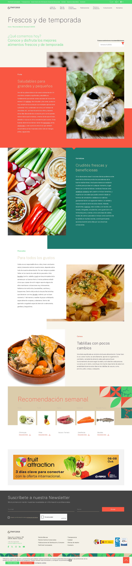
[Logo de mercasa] (97, 542)
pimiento (86, 192)
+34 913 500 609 (13, 542)
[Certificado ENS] (124, 542)
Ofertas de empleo (73, 542)
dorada (35, 294)
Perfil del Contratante (14, 2)
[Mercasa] (14, 9)
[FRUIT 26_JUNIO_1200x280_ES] (66, 479)
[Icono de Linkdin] (20, 547)
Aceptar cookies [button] (12, 563)
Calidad (63, 2)
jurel (36, 276)
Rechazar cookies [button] (27, 563)
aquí (70, 560)
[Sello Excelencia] (117, 542)
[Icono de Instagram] (16, 547)
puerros (87, 207)
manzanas (46, 123)
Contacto (82, 2)
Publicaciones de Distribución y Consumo (51, 542)
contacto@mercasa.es (15, 543)
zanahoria (79, 192)
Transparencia (25, 2)
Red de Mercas (43, 537)
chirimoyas (21, 126)
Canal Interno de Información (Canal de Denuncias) (45, 2)
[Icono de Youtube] (24, 547)
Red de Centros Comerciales (47, 540)
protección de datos (32, 517)
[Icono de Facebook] (8, 547)
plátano (28, 101)
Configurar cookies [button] (40, 563)
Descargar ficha (23, 434)
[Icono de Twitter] (12, 547)
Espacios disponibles (73, 2)
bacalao (20, 276)
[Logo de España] (107, 542)
